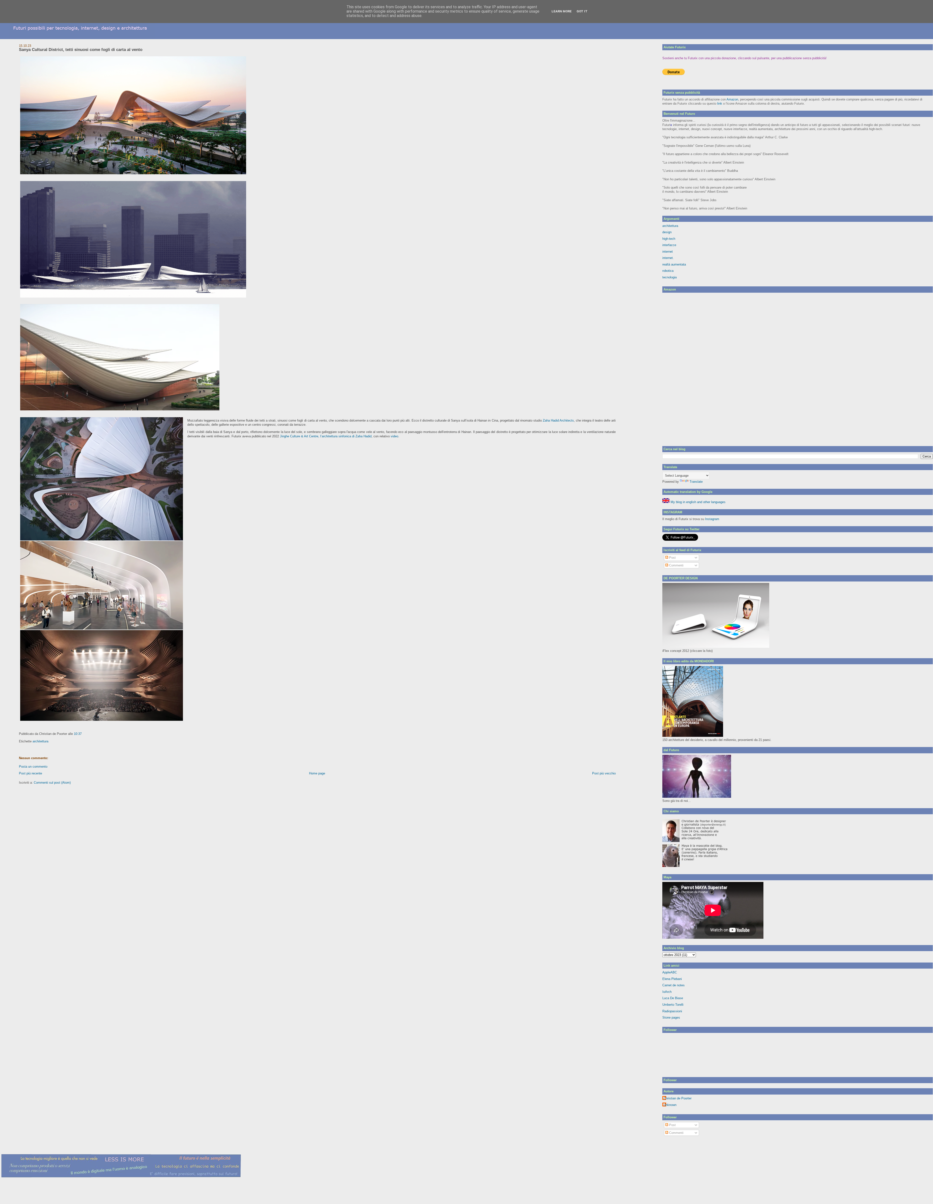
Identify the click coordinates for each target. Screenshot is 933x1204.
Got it (582, 11)
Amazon (732, 99)
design (667, 232)
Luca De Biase (672, 998)
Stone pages (671, 1017)
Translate (696, 481)
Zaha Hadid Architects (558, 420)
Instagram (712, 519)
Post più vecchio (604, 773)
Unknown (670, 1105)
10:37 (78, 734)
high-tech (668, 239)
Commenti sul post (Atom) (52, 782)
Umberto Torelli (672, 1004)
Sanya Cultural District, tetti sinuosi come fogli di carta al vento (80, 49)
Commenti (675, 565)
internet (667, 251)
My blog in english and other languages (698, 502)
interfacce (669, 245)
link (719, 103)
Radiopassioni (672, 1011)
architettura (40, 741)
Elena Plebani (672, 979)
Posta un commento (33, 766)
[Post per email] (83, 734)
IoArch (667, 992)
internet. (668, 258)
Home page (317, 773)
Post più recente (30, 773)
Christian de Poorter (677, 1098)
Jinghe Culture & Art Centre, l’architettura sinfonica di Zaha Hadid (325, 436)
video (394, 436)
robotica (668, 271)
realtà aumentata (674, 264)
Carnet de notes (673, 985)
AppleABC (669, 972)
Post (672, 557)
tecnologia (669, 277)
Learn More (562, 11)
